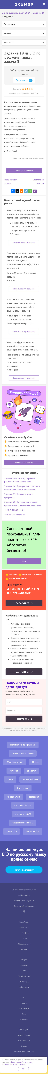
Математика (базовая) (23, 753)
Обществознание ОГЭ (22, 822)
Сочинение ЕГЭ (24, 1041)
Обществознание (15, 762)
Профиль (25, 933)
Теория (24, 1003)
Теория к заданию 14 (14, 509)
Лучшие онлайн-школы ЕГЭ (24, 1052)
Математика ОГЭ (23, 814)
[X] (17, 191)
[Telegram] (26, 191)
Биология (31, 770)
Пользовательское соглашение (13, 1064)
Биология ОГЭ (32, 831)
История (14, 770)
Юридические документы (24, 900)
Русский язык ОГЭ (22, 805)
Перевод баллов (24, 1035)
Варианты (24, 1019)
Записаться (23, 603)
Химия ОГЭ (11, 831)
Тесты (24, 1014)
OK (23, 1069)
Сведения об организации (24, 906)
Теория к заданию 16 (14, 514)
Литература (22, 788)
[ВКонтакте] (13, 191)
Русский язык (24, 922)
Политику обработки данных (21, 1062)
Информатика (13, 796)
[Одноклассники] (21, 191)
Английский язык (30, 779)
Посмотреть (22, 80)
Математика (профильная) (22, 744)
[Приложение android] (24, 911)
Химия (10, 779)
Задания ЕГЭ (24, 1008)
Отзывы (24, 1046)
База (25, 938)
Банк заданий (24, 1030)
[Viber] (35, 191)
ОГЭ (24, 997)
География (34, 796)
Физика (35, 762)
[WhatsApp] (30, 191)
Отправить (22, 719)
